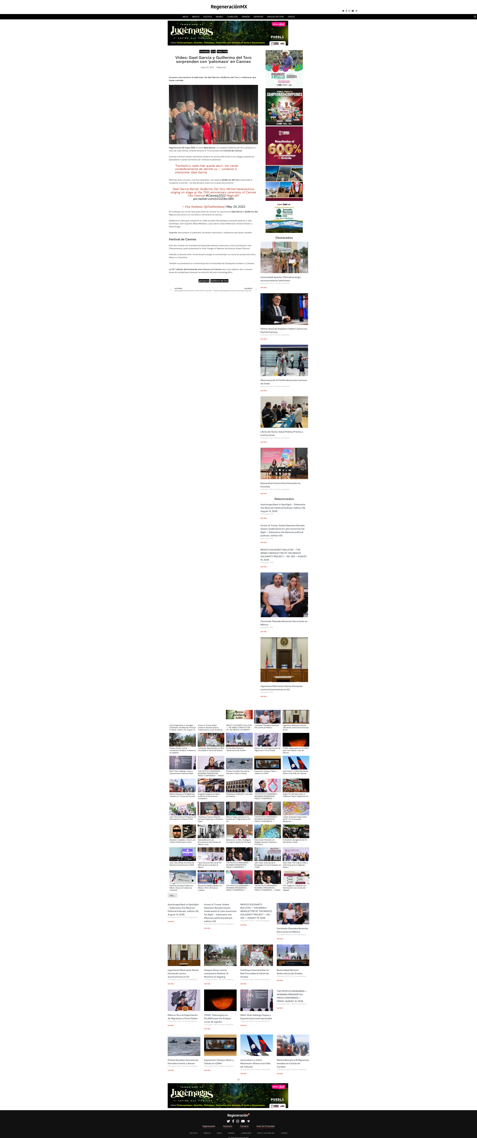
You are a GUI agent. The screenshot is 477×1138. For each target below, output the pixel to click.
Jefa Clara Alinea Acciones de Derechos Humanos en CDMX (182, 864)
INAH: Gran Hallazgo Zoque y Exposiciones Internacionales (181, 772)
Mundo (219, 16)
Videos (291, 16)
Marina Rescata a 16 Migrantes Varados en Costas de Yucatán (182, 795)
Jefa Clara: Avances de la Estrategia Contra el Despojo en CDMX (268, 865)
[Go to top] (472, 1133)
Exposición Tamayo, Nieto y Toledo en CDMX (266, 772)
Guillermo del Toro (219, 280)
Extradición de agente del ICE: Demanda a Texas (295, 841)
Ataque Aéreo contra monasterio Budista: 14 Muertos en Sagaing (183, 750)
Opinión (246, 16)
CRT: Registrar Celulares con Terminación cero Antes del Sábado (294, 888)
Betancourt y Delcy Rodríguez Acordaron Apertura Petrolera (238, 841)
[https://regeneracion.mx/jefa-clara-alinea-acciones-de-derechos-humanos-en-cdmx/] (182, 856)
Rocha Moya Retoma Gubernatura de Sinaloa (236, 749)
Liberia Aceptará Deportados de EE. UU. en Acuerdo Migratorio (295, 819)
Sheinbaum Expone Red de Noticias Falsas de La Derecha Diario (210, 819)
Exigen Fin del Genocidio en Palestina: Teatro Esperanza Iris (295, 795)
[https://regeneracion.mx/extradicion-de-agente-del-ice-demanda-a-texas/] (295, 833)
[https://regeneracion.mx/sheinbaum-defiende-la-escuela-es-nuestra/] (238, 788)
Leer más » (263, 287)
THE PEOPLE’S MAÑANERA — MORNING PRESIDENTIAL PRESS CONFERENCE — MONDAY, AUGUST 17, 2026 (238, 888)
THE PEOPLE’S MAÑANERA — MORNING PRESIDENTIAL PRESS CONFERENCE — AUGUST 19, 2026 (267, 819)
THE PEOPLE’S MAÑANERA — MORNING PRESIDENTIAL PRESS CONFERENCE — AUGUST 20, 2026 (267, 796)
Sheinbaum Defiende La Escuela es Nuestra (239, 795)
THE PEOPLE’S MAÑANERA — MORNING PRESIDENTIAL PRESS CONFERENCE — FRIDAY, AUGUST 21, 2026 (211, 773)
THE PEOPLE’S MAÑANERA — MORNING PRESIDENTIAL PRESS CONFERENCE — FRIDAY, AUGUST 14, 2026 (268, 888)
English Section (275, 16)
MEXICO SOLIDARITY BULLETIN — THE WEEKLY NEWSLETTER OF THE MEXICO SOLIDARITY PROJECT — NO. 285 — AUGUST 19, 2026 (239, 727)
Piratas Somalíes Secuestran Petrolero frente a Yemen (238, 772)
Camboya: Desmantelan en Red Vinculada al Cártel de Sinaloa (211, 749)
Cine (213, 51)
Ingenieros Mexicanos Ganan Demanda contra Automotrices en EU (296, 727)
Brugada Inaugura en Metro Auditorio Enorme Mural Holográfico (209, 796)
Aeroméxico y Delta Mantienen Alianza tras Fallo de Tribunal (295, 772)
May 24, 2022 (235, 207)
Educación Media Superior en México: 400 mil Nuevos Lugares (210, 888)
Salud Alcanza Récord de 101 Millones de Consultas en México (209, 865)
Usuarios (173, 232)
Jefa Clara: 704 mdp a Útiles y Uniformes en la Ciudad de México (295, 865)
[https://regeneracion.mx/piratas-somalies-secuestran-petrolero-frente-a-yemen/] (238, 765)
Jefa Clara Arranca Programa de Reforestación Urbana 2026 (183, 818)
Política (207, 16)
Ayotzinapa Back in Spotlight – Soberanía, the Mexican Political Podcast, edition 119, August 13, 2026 (282, 508)
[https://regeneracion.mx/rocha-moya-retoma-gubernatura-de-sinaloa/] (238, 742)
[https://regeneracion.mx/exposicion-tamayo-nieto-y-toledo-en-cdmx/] (267, 765)
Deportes (258, 16)
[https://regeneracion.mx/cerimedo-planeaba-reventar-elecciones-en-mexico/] (267, 719)
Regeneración (175, 147)
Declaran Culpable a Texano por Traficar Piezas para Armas (183, 841)
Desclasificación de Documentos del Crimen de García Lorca (209, 842)
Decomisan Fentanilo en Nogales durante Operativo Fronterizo (266, 842)
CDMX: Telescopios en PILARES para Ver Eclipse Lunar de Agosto (296, 750)
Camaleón (232, 16)
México (195, 16)
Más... (172, 895)
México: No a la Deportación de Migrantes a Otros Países (267, 749)
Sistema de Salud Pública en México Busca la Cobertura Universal (181, 888)
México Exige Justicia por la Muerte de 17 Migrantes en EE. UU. (238, 819)
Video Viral (222, 51)
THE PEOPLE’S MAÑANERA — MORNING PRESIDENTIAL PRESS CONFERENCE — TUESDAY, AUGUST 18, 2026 (238, 865)
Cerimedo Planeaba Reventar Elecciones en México (267, 726)
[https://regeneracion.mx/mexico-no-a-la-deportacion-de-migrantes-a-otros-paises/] (267, 742)
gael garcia (204, 280)
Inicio (185, 16)
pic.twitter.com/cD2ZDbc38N (213, 199)
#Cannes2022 (216, 195)
